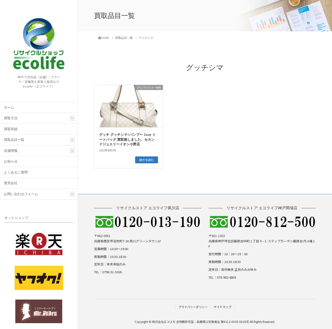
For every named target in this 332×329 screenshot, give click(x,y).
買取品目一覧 (14, 140)
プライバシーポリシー (193, 307)
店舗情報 (10, 151)
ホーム (9, 107)
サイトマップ (222, 307)
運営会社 (10, 183)
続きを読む (146, 160)
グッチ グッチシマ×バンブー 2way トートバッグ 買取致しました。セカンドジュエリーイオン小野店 (127, 139)
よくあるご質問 (16, 172)
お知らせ (10, 161)
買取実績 (10, 129)
